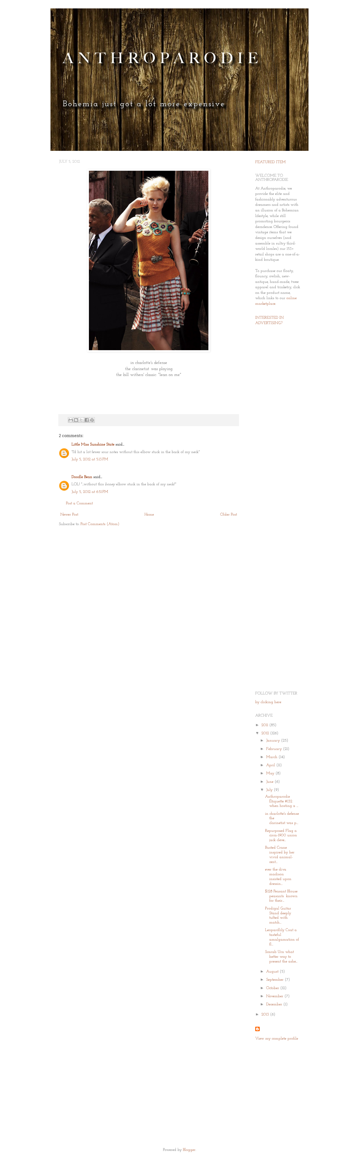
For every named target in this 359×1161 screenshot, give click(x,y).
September (275, 980)
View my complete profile (276, 1039)
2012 (265, 733)
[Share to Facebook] (86, 420)
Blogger (189, 1150)
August (273, 972)
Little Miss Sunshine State (93, 444)
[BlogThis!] (76, 420)
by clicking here (268, 702)
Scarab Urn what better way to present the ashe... (281, 957)
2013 (265, 1014)
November (275, 996)
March (272, 757)
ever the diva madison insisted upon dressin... (278, 876)
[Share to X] (81, 420)
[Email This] (70, 420)
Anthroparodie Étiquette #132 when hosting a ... (281, 801)
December (274, 1004)
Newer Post (69, 515)
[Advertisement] (272, 418)
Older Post (228, 515)
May (270, 773)
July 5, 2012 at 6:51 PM (90, 492)
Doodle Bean (82, 477)
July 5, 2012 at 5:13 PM (90, 459)
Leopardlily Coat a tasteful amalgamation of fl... (282, 937)
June (270, 782)
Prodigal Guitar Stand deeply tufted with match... (278, 915)
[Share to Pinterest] (92, 420)
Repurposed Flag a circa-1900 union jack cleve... (281, 836)
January (273, 740)
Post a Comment (79, 503)
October (273, 988)
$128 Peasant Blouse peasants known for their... (281, 896)
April (271, 765)
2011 (265, 725)
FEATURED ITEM (270, 162)
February (274, 749)
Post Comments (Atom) (99, 524)
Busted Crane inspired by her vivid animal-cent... (279, 855)
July (270, 790)
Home (149, 515)
